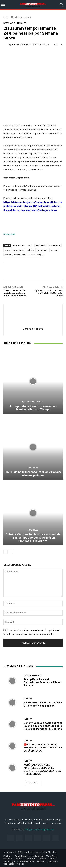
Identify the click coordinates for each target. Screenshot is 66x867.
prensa (54, 250)
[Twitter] (25, 655)
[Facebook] (17, 655)
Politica (33, 467)
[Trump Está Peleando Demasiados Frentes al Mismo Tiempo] (33, 381)
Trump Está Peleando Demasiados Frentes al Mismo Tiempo (33, 407)
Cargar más (32, 782)
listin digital (54, 245)
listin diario (41, 245)
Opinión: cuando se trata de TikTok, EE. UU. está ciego (49, 293)
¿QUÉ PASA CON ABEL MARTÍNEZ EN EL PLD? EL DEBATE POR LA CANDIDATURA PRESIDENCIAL (42, 769)
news (7, 250)
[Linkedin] (28, 838)
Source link (9, 234)
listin (30, 245)
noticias (30, 250)
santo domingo (35, 254)
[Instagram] (19, 838)
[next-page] (11, 552)
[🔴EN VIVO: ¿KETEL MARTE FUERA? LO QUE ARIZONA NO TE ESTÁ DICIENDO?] (12, 746)
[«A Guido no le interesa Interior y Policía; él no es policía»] (33, 447)
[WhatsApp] (40, 655)
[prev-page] (5, 552)
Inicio (5, 17)
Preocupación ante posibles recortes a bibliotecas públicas (14, 293)
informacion (19, 245)
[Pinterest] (33, 655)
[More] (49, 55)
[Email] (48, 655)
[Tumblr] (46, 838)
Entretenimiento (32, 402)
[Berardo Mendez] (6, 44)
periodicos (42, 250)
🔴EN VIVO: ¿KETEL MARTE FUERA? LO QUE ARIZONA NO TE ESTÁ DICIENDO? (43, 747)
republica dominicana (15, 254)
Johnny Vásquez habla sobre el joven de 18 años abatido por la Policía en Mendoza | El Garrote (33, 538)
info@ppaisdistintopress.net (39, 829)
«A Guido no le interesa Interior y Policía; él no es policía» (33, 473)
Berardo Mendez (21, 44)
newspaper (18, 250)
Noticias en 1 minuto (21, 17)
